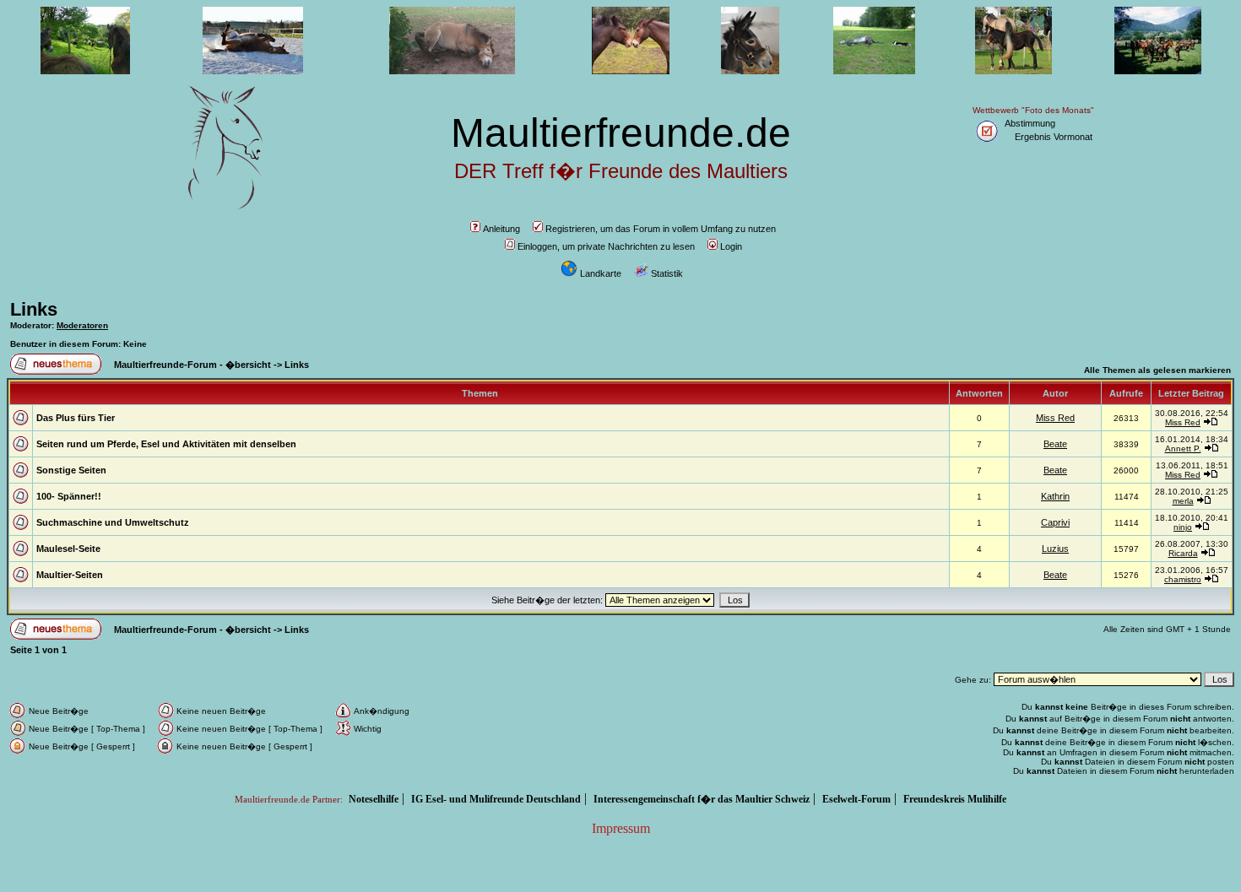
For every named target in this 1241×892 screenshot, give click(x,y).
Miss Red (1055, 418)
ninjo (1182, 527)
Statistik (667, 273)
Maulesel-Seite (68, 548)
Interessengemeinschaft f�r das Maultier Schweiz (701, 799)
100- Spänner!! (68, 496)
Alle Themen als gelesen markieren (1157, 370)
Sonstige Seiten (71, 470)
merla (1183, 500)
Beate (1055, 444)
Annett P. (1183, 448)
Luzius (1055, 548)
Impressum (621, 828)
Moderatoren (82, 325)
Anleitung (501, 229)
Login (731, 246)
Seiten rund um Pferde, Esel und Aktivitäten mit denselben (166, 444)
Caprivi (1055, 522)
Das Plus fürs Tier (75, 418)
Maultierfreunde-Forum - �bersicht (192, 365)
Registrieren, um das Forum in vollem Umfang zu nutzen (660, 229)
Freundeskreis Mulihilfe (954, 799)
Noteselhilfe (373, 799)
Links (33, 309)
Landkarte (600, 273)
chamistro (1182, 579)
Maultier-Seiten (69, 575)
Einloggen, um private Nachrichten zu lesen (606, 246)
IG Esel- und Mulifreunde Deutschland (496, 799)
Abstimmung (1030, 123)
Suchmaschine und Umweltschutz (112, 522)
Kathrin (1055, 496)
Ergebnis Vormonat (1053, 137)
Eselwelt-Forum (856, 799)
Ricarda (1183, 553)
